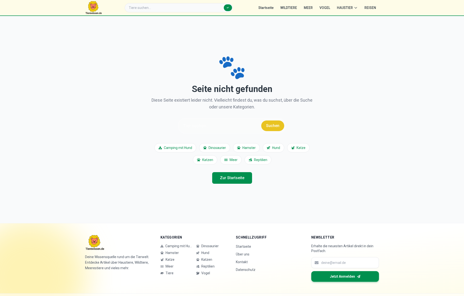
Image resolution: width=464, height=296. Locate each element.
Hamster (249, 148)
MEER (308, 8)
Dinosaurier (217, 148)
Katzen (207, 160)
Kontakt (242, 262)
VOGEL (324, 8)
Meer (234, 160)
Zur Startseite (232, 178)
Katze (301, 148)
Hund (276, 148)
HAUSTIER (345, 8)
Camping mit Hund (178, 148)
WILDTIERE (288, 8)
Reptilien (260, 160)
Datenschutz (245, 270)
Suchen (272, 125)
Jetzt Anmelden (342, 276)
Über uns (242, 254)
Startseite (266, 8)
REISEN (370, 8)
